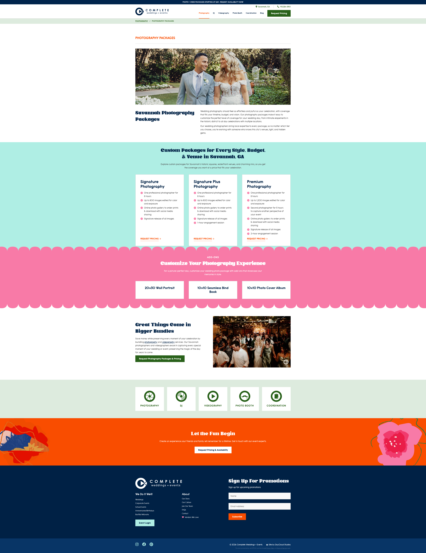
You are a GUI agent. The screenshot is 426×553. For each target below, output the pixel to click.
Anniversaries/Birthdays (144, 511)
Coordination (251, 13)
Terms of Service (282, 548)
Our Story (185, 499)
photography (150, 342)
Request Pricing (279, 13)
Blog (262, 13)
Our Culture (186, 502)
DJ (214, 13)
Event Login (145, 522)
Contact (185, 513)
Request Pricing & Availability (213, 450)
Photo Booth (237, 13)
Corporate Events (142, 503)
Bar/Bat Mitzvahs (142, 514)
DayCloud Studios (283, 544)
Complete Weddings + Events (249, 544)
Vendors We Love (191, 517)
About (185, 494)
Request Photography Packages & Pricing (160, 358)
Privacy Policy (270, 548)
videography (168, 342)
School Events (140, 507)
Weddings (139, 500)
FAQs (184, 510)
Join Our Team (187, 506)
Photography (204, 13)
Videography (223, 13)
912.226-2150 (285, 7)
